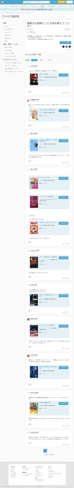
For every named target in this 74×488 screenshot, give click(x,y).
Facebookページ (51, 477)
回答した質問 (8, 50)
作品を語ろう (8, 35)
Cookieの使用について (22, 486)
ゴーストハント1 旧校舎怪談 (46, 196)
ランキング (13, 468)
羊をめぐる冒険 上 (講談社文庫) (47, 109)
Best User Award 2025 (39, 479)
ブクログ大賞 (13, 474)
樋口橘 (41, 225)
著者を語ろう (8, 38)
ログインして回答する (65, 42)
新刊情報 (12, 469)
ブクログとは (53, 1)
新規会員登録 (61, 1)
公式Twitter (50, 475)
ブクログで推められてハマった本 (13, 71)
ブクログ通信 (13, 475)
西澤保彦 (41, 405)
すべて (6, 26)
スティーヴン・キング (44, 259)
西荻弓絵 (41, 77)
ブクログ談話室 (13, 472)
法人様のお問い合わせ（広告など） (54, 473)
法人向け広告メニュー (52, 471)
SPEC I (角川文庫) (43, 74)
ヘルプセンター (51, 469)
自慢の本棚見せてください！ (12, 68)
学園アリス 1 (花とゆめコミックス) (48, 222)
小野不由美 (42, 199)
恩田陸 (41, 370)
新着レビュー (13, 471)
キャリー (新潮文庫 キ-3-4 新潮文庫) (48, 257)
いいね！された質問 (10, 56)
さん (32, 65)
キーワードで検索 (25, 468)
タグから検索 (24, 469)
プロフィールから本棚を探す (27, 473)
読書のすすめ (13, 477)
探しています (8, 32)
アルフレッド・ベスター (45, 328)
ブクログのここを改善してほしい (13, 62)
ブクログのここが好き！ (11, 65)
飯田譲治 (41, 299)
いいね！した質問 (9, 53)
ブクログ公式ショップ (39, 475)
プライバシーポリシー (31, 486)
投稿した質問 (8, 47)
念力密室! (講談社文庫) (45, 402)
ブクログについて (38, 468)
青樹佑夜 (41, 180)
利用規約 (4, 486)
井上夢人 (41, 144)
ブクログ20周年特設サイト (40, 480)
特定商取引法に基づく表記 (11, 486)
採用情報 (42, 486)
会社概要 (38, 486)
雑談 (6, 41)
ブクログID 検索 (25, 475)
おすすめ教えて (9, 29)
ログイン (69, 1)
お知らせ (50, 468)
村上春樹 (41, 112)
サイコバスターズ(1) (44, 177)
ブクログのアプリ (38, 472)
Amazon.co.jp (44, 80)
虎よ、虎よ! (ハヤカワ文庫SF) (46, 325)
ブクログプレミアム (39, 473)
